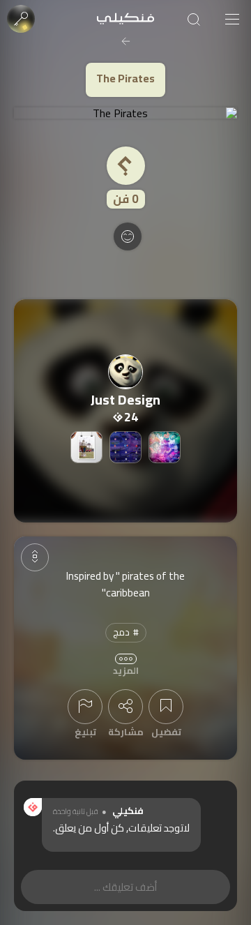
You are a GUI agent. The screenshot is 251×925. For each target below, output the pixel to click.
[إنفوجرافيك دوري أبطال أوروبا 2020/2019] (125, 447)
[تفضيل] (166, 706)
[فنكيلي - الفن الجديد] (125, 19)
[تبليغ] (85, 706)
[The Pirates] (125, 113)
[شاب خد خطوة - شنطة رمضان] (86, 447)
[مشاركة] (125, 706)
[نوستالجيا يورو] (165, 447)
